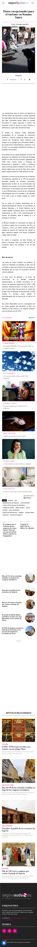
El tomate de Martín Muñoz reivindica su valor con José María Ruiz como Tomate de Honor (12, 617)
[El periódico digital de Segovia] (18, 3)
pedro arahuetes (14, 510)
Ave (16, 500)
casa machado (25, 503)
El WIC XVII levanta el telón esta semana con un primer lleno (16, 747)
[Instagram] (9, 931)
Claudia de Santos (8, 507)
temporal (5, 515)
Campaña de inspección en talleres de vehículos (27, 526)
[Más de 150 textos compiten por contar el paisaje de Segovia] (30, 604)
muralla (5, 510)
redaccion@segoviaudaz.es (18, 918)
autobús (10, 500)
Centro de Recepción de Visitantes (14, 505)
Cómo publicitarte (7, 920)
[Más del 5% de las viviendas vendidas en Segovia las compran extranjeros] (30, 578)
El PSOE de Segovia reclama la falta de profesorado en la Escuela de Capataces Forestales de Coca (12, 630)
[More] (30, 80)
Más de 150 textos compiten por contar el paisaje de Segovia (12, 604)
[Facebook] (4, 931)
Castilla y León (7, 785)
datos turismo (20, 507)
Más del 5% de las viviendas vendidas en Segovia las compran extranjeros (12, 578)
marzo (28, 507)
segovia (21, 512)
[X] (15, 931)
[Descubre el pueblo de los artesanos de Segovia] (30, 591)
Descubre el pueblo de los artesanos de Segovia (11, 591)
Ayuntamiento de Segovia (11, 503)
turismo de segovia (16, 515)
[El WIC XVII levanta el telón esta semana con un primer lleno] (18, 730)
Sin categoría (7, 826)
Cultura (5, 744)
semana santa (29, 512)
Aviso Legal (5, 936)
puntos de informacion (10, 512)
